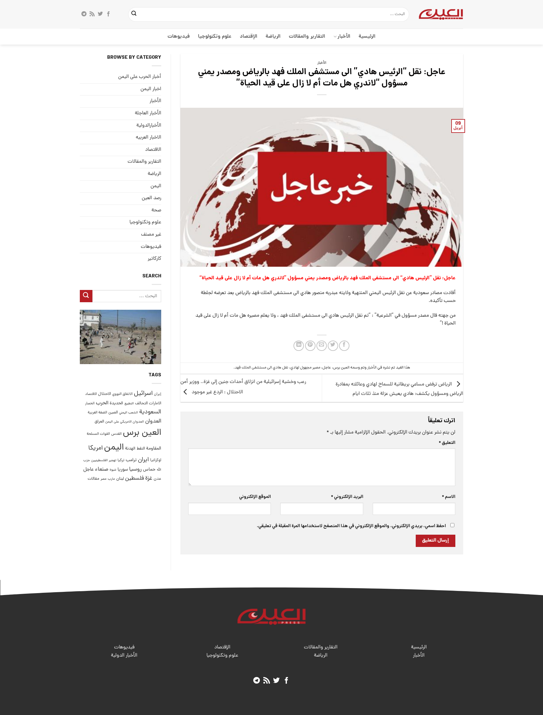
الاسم (448, 497)
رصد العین (151, 198)
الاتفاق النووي (122, 394)
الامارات (155, 403)
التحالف (141, 403)
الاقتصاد (153, 150)
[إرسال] (134, 14)
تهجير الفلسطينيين (103, 460)
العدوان (153, 421)
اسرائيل (143, 394)
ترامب (131, 460)
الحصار (90, 403)
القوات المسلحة (98, 434)
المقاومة (153, 448)
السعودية (150, 412)
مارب (111, 479)
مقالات (93, 479)
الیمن (156, 186)
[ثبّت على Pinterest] (310, 346)
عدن (157, 479)
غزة (148, 478)
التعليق (447, 442)
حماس (149, 469)
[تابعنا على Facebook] (108, 14)
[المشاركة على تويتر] (333, 346)
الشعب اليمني (128, 412)
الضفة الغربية (97, 413)
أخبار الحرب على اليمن (139, 77)
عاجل (326, 368)
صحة (156, 210)
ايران (143, 460)
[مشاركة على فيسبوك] (344, 346)
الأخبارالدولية (148, 125)
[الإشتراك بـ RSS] (92, 14)
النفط (141, 448)
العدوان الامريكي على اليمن (124, 421)
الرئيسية (367, 37)
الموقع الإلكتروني (255, 497)
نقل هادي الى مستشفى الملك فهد (261, 368)
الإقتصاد (248, 37)
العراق (99, 421)
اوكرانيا (155, 460)
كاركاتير (154, 259)
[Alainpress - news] (441, 14)
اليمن (114, 448)
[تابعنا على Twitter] (100, 14)
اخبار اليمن (150, 89)
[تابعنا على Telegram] (83, 14)
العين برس (341, 368)
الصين (113, 413)
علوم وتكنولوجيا (215, 37)
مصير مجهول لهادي (305, 368)
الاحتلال (104, 394)
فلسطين (134, 478)
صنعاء (101, 469)
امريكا (95, 448)
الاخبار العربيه (148, 137)
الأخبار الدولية (124, 655)
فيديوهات (178, 37)
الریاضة (273, 37)
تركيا (121, 460)
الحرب (102, 403)
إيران (157, 394)
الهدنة (130, 448)
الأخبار (343, 37)
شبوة (113, 469)
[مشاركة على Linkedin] (298, 346)
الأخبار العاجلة (148, 113)
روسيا (135, 469)
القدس (116, 434)
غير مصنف (151, 234)
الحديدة (116, 403)
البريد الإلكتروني (347, 497)
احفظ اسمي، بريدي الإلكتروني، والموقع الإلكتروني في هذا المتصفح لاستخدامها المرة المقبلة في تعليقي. (351, 526)
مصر (104, 479)
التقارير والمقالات (307, 37)
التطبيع (129, 403)
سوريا (123, 469)
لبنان (120, 479)
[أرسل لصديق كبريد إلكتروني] (321, 346)
